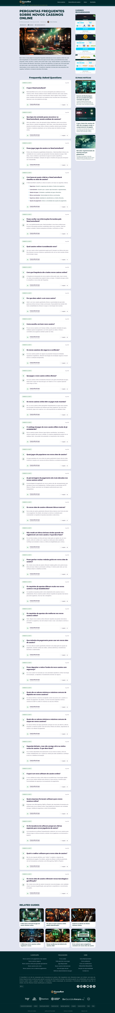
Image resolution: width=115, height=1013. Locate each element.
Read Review (85, 31)
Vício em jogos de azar (62, 968)
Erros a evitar (62, 959)
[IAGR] (27, 999)
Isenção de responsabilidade (85, 968)
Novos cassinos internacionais (62, 966)
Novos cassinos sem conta (34, 966)
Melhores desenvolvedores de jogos (63, 971)
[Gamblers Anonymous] (34, 999)
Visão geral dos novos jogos (63, 961)
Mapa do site (84, 1011)
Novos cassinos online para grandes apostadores (34, 963)
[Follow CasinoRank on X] (84, 986)
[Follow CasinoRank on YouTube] (87, 986)
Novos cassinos (61, 2)
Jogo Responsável (62, 963)
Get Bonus (85, 28)
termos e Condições (68, 1011)
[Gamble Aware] (74, 999)
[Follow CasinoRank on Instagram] (81, 986)
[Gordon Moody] (55, 999)
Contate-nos (86, 971)
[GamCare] (43, 999)
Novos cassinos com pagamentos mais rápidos (35, 959)
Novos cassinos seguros (35, 961)
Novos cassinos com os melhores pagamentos (34, 968)
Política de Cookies (32, 1011)
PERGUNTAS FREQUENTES (85, 966)
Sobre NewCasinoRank (85, 959)
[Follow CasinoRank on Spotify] (91, 986)
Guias (85, 2)
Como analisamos (85, 961)
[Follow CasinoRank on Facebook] (78, 986)
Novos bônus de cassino (74, 2)
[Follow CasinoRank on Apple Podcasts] (94, 986)
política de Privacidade (50, 1011)
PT (20, 986)
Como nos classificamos (85, 963)
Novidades (92, 2)
